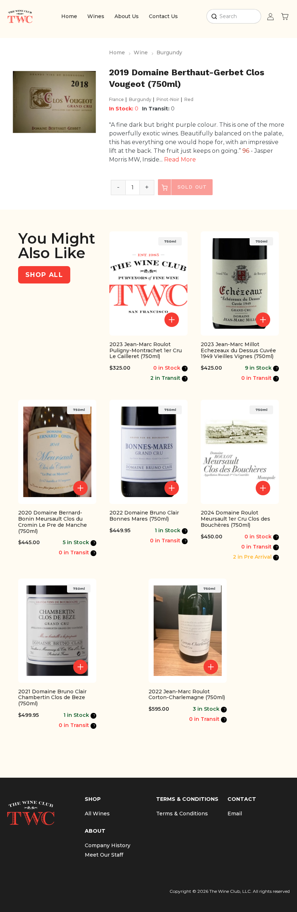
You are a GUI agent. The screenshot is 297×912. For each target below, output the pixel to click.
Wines (95, 16)
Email (234, 813)
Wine (141, 52)
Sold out (191, 187)
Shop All (44, 274)
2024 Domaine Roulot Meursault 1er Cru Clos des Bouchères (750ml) (235, 519)
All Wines (97, 813)
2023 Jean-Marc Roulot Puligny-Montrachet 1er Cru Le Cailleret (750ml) (145, 350)
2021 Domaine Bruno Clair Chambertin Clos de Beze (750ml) (52, 698)
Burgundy (169, 52)
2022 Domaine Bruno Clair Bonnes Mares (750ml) (144, 516)
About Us (126, 16)
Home (69, 16)
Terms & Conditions (182, 813)
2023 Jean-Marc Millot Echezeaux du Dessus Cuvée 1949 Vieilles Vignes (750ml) (238, 350)
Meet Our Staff (104, 855)
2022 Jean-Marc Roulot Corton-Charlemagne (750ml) (186, 695)
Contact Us (163, 16)
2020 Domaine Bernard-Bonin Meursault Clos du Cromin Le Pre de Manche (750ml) (52, 522)
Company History (107, 845)
